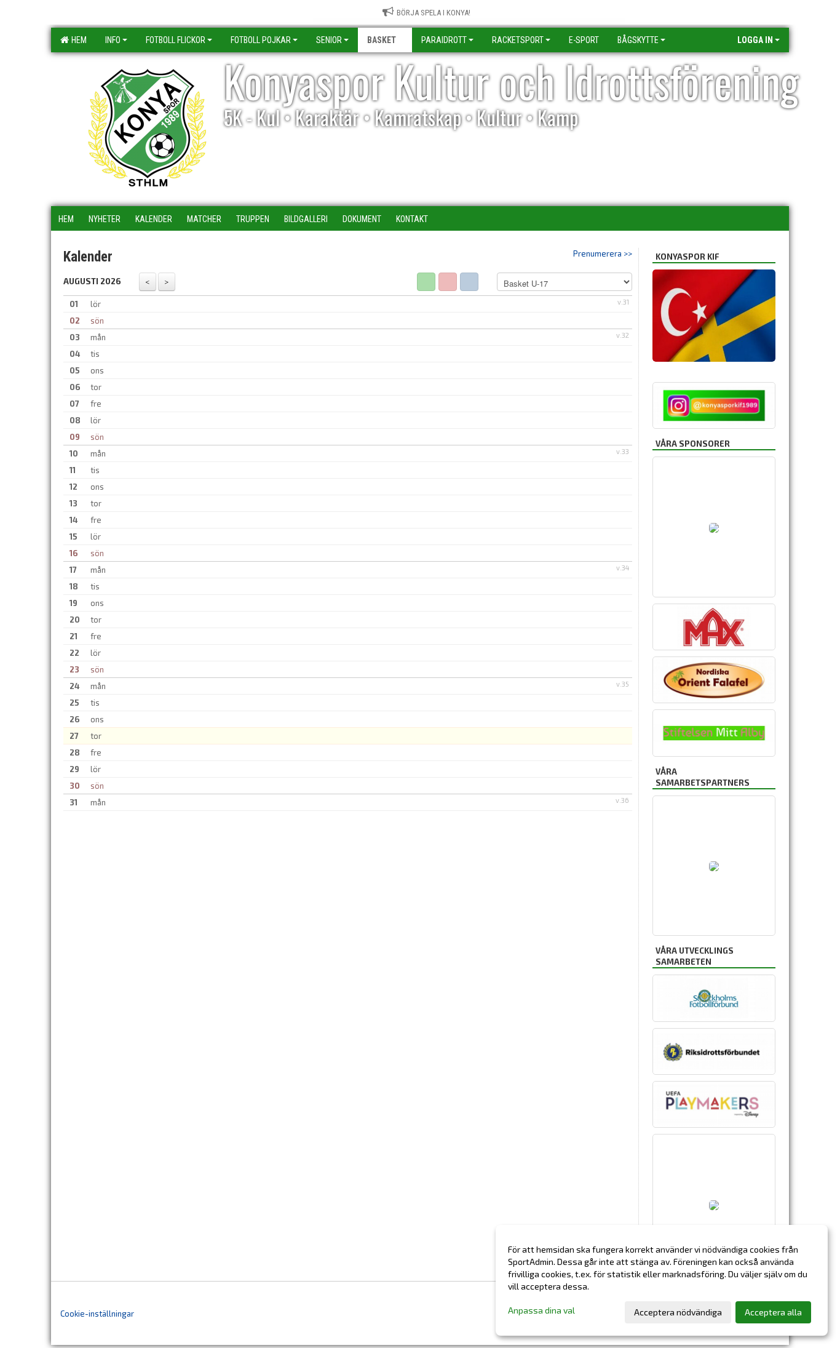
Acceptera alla (773, 1312)
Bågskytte (638, 40)
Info (113, 40)
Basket (381, 40)
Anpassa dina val (541, 1310)
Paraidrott (444, 40)
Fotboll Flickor (175, 40)
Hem (77, 40)
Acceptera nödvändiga (678, 1312)
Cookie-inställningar (97, 1313)
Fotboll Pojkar (261, 40)
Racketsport (518, 40)
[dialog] (662, 1280)
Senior (329, 40)
